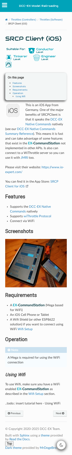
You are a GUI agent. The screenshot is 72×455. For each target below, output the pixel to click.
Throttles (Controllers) (23, 19)
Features (17, 83)
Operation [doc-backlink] (16, 339)
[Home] (6, 20)
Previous (15, 413)
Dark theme (13, 447)
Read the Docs (19, 439)
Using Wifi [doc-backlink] (15, 374)
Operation (18, 93)
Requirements (20, 89)
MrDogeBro (48, 447)
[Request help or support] (8, 64)
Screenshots (19, 86)
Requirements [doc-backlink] (21, 295)
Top (9, 443)
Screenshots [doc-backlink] (19, 231)
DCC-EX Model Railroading (38, 6)
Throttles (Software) (51, 19)
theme (45, 435)
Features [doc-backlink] (15, 197)
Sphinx (24, 435)
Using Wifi (20, 96)
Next (59, 413)
